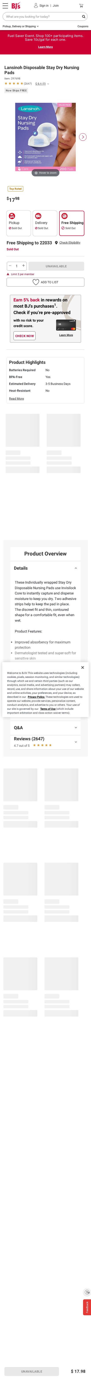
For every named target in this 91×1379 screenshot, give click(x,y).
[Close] (82, 667)
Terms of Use (47, 708)
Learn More (45, 46)
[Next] (83, 137)
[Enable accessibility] (87, 1292)
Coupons (83, 26)
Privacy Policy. (36, 696)
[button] (69, 242)
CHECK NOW (24, 336)
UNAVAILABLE (56, 266)
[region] (45, 689)
